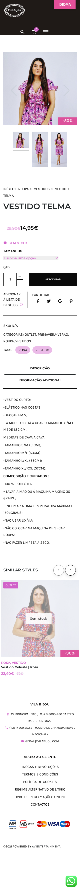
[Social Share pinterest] (71, 301)
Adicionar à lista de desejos (12, 299)
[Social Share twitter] (48, 301)
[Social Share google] (60, 301)
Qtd (6, 267)
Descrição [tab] (40, 368)
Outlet (30, 334)
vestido (42, 350)
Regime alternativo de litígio (40, 789)
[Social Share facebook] (37, 301)
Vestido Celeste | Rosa (19, 667)
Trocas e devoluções (40, 767)
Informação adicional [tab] (40, 380)
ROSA (22, 350)
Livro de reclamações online (40, 797)
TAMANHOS (12, 251)
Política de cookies (40, 782)
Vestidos (42, 189)
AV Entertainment (46, 846)
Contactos (40, 804)
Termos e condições (40, 774)
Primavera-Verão (53, 334)
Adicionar (53, 279)
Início (8, 189)
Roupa (23, 189)
